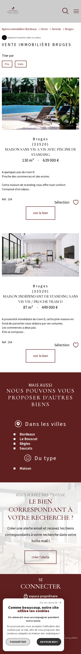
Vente (44, 29)
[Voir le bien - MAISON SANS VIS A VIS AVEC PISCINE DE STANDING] (40, 104)
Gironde (56, 29)
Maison (25, 468)
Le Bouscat (28, 438)
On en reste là (48, 602)
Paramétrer (18, 641)
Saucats (26, 448)
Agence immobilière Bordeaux (19, 29)
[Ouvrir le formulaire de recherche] (65, 11)
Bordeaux (27, 434)
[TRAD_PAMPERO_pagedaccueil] (13, 13)
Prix (7, 64)
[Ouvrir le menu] (76, 11)
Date (21, 64)
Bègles (25, 443)
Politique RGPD (70, 638)
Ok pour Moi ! (49, 641)
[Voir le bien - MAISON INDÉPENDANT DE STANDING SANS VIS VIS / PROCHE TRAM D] (40, 255)
